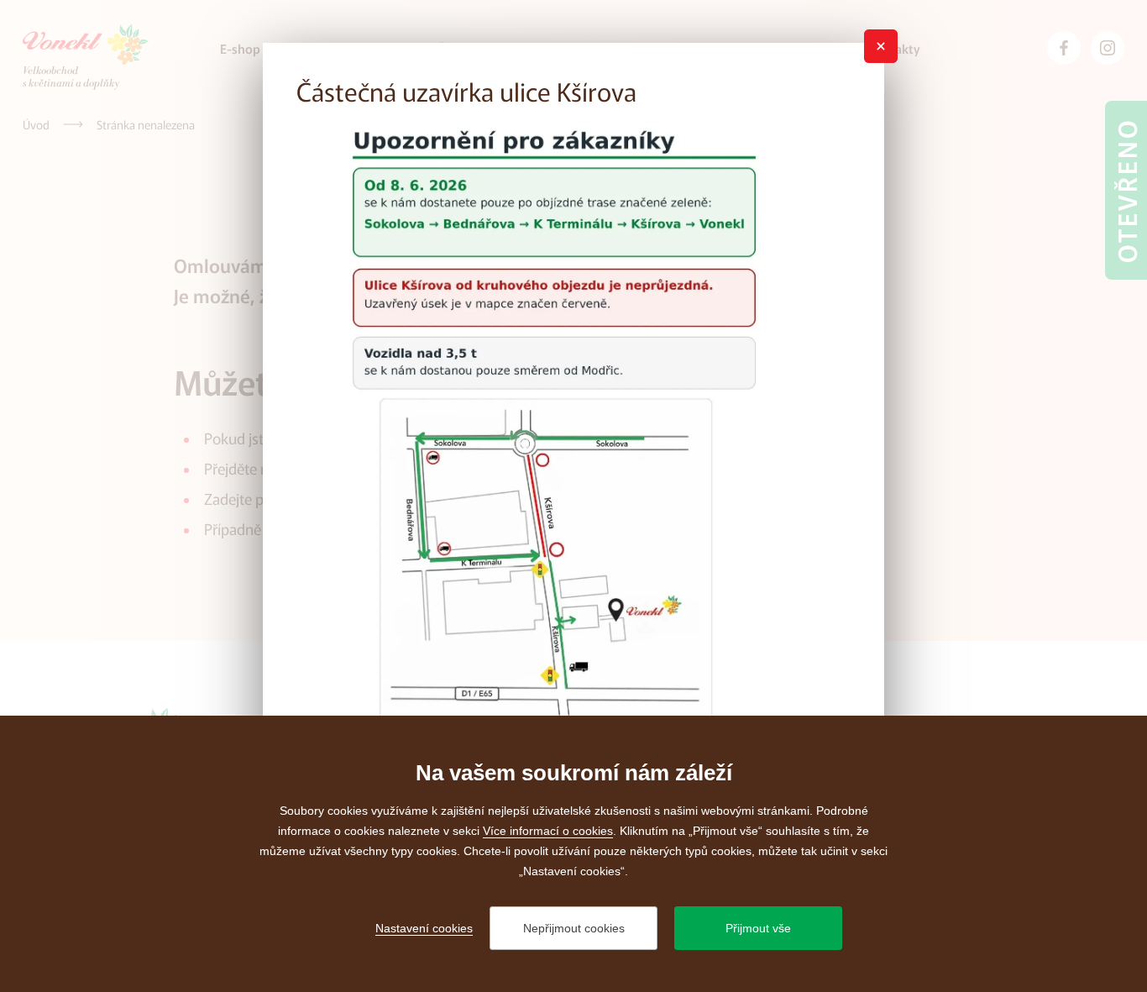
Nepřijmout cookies (574, 928)
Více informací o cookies (548, 830)
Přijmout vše (758, 928)
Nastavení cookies (424, 928)
